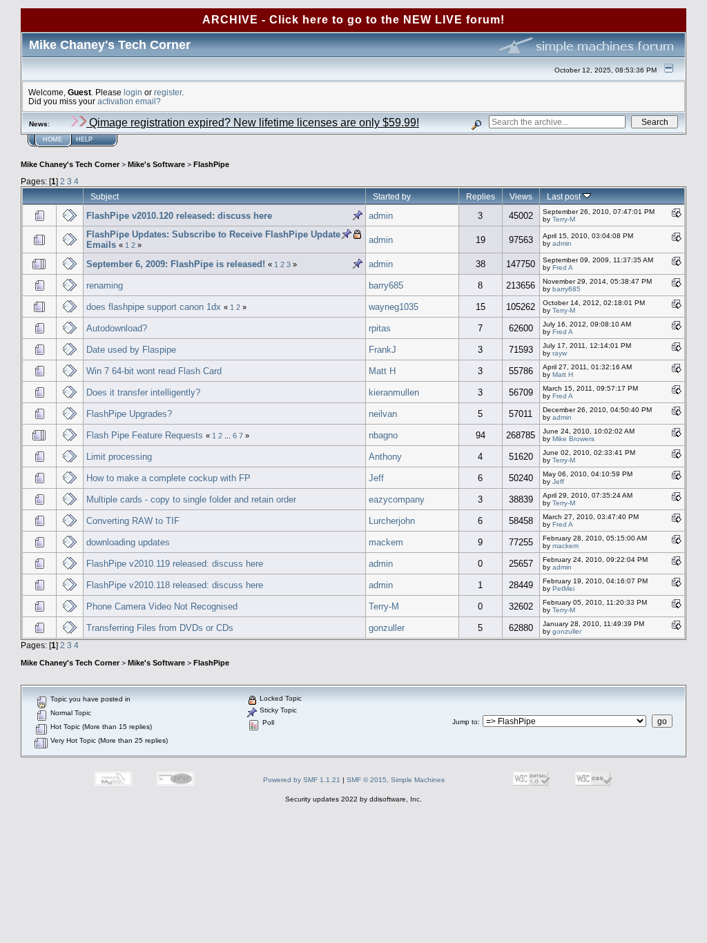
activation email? (129, 101)
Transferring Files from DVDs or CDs (159, 628)
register (168, 92)
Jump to (465, 722)
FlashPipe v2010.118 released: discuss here (174, 585)
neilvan (383, 414)
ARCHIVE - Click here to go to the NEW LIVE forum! (353, 20)
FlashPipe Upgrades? (129, 414)
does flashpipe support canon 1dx (155, 307)
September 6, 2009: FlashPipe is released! (175, 264)
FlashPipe (211, 164)
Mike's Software (156, 164)
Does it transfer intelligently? (143, 392)
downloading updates (128, 542)
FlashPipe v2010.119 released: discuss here (174, 563)
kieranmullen (394, 392)
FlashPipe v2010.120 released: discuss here (179, 216)
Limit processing (119, 456)
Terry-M (563, 219)
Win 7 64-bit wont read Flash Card (154, 371)
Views (521, 196)
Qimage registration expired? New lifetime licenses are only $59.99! (252, 122)
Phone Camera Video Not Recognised (162, 606)
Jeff (376, 478)
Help (84, 139)
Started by (392, 196)
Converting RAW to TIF (133, 521)
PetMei (563, 588)
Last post (565, 196)
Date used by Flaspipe (131, 349)
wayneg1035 (393, 307)
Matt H (382, 371)
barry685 (386, 285)
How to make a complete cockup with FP (168, 478)
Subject (104, 196)
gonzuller (387, 628)
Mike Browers (573, 439)
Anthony (385, 456)
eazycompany (397, 499)
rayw (559, 353)
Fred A (562, 267)
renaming (104, 285)
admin (381, 216)
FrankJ (382, 349)
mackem (386, 542)
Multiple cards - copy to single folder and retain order (191, 499)
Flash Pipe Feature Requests (144, 435)
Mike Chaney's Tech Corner (70, 164)
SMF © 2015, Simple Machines (396, 780)
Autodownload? (116, 328)
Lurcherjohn (392, 521)
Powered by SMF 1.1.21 (301, 780)
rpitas (380, 328)
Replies (480, 196)
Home (52, 139)
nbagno (383, 435)
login (133, 92)
